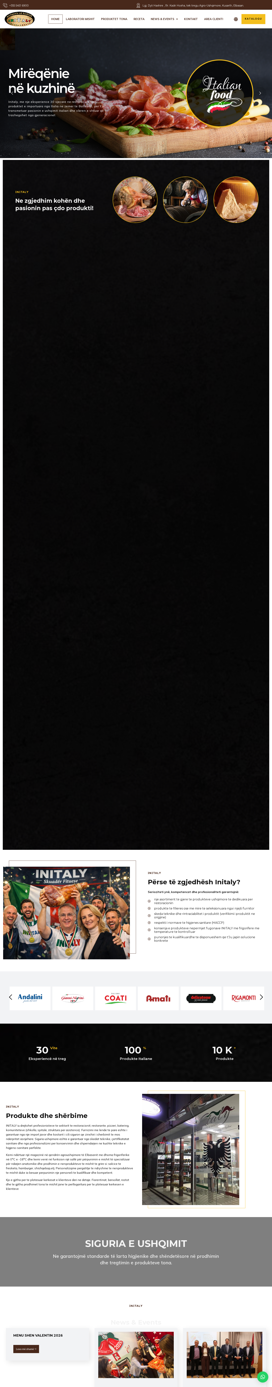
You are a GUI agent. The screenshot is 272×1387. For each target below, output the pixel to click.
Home (55, 19)
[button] (262, 1377)
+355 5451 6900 (19, 5)
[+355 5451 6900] (5, 5)
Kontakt (191, 19)
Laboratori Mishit (80, 19)
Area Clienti (213, 19)
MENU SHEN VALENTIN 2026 (38, 1335)
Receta (139, 19)
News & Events (162, 19)
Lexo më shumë (25, 1349)
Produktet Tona (114, 19)
